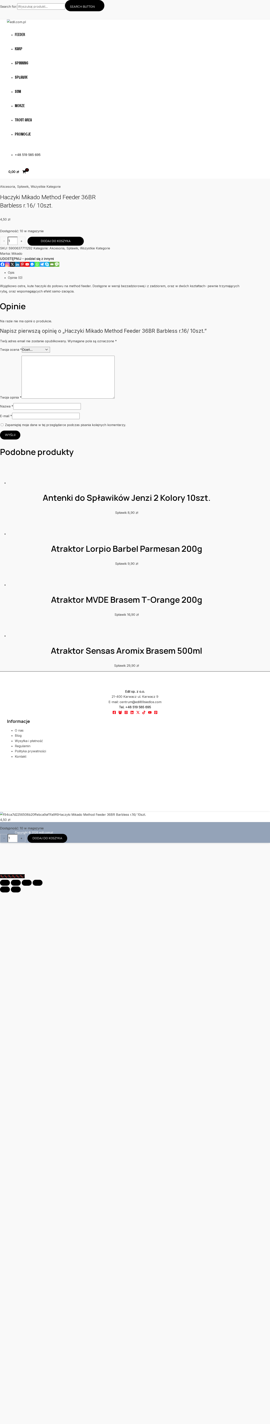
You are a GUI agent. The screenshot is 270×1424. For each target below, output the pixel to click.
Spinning (21, 63)
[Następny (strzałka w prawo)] (16, 1146)
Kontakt (20, 1013)
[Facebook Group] (120, 969)
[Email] (51, 250)
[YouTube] (150, 969)
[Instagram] (7, 250)
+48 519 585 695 (28, 155)
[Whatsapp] (37, 250)
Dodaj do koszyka (96, 233)
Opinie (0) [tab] (15, 264)
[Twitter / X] (138, 969)
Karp (18, 48)
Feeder (20, 34)
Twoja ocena (11, 331)
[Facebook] (2, 250)
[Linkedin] (17, 250)
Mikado (128, 240)
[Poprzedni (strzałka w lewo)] (5, 1146)
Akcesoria (7, 187)
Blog (18, 992)
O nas (19, 987)
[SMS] (56, 250)
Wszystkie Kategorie (46, 187)
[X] (12, 250)
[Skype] (46, 250)
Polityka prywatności (30, 1008)
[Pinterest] (22, 250)
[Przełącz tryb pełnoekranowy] (16, 1139)
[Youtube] (27, 250)
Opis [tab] (11, 259)
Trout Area (23, 120)
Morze (20, 105)
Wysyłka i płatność (29, 997)
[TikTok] (144, 969)
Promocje (23, 134)
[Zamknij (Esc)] (37, 1139)
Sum (18, 91)
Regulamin (22, 1002)
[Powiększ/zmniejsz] (5, 1139)
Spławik (21, 77)
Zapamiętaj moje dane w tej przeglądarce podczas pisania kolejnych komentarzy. (65, 406)
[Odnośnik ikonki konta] (8, 13)
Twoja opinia (11, 379)
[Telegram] (42, 250)
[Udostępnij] (27, 1139)
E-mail (6, 397)
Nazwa (6, 387)
